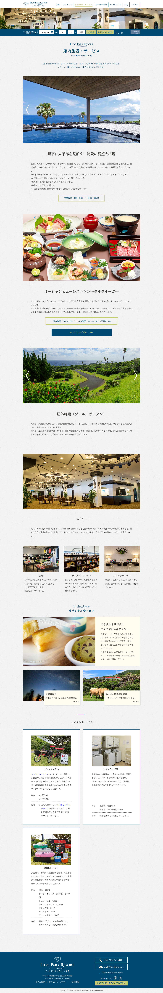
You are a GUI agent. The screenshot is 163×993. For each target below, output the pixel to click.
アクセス (135, 4)
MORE (76, 701)
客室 (58, 4)
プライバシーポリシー (58, 982)
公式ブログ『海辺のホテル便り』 (111, 983)
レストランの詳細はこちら (81, 332)
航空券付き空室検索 (105, 32)
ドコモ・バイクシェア (40, 774)
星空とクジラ (115, 4)
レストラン (67, 4)
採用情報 (75, 982)
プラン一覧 (118, 33)
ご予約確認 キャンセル (135, 32)
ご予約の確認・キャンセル (111, 972)
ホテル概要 (40, 982)
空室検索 (91, 32)
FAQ (126, 4)
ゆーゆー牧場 (101, 4)
